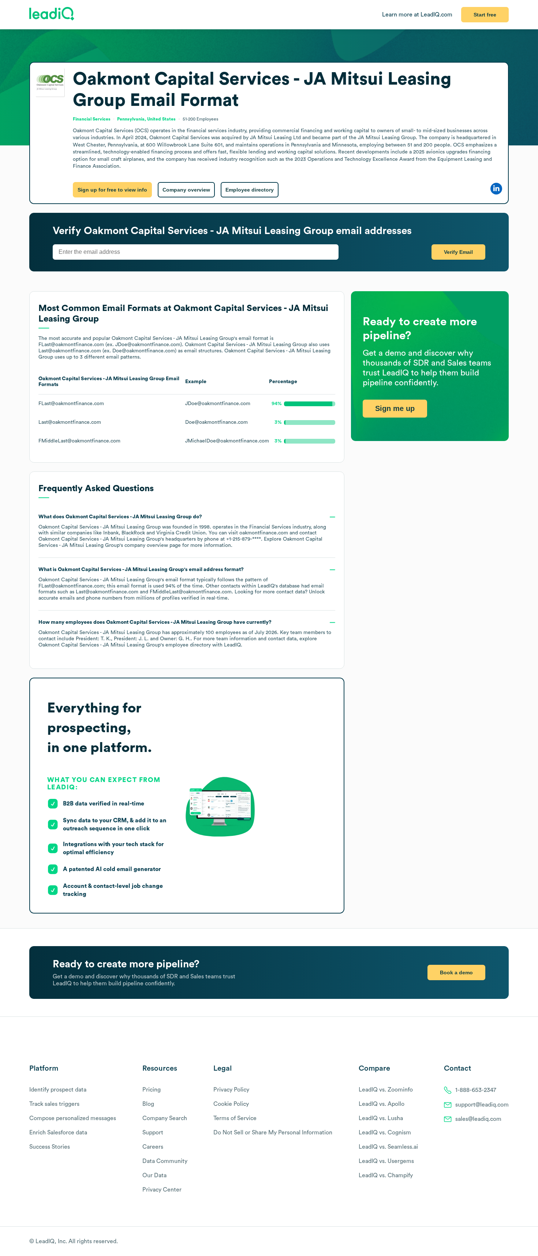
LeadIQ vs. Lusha (381, 1118)
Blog (148, 1104)
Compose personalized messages (72, 1118)
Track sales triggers (54, 1104)
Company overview (186, 190)
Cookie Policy (231, 1104)
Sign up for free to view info (112, 190)
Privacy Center (162, 1190)
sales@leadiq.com (478, 1119)
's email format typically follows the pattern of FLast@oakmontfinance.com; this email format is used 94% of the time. (181, 584)
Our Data (154, 1175)
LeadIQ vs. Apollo (381, 1104)
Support (152, 1132)
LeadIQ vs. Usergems (386, 1161)
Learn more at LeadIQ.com (417, 15)
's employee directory (124, 645)
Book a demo (456, 972)
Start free (485, 15)
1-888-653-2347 (475, 1090)
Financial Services (270, 527)
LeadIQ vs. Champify (386, 1175)
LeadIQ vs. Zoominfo (386, 1090)
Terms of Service (235, 1118)
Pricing (151, 1090)
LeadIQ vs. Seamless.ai (388, 1147)
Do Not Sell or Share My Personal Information (272, 1132)
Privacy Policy (231, 1090)
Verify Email (458, 252)
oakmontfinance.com (263, 533)
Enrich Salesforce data (58, 1132)
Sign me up (395, 409)
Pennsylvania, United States (146, 119)
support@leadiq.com (482, 1105)
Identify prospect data (57, 1090)
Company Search (164, 1118)
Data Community (164, 1161)
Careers (152, 1147)
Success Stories (49, 1147)
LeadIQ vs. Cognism (385, 1132)
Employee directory (249, 190)
